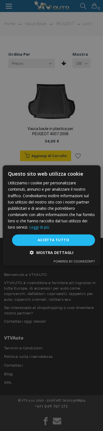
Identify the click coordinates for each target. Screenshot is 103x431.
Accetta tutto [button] (53, 239)
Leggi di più (39, 227)
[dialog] (51, 215)
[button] (51, 252)
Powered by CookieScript (74, 261)
